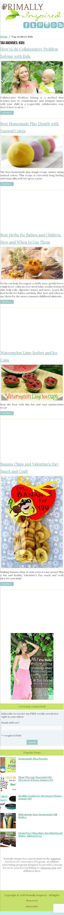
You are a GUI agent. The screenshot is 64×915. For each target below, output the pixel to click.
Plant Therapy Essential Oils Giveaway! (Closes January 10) (35, 778)
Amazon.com (48, 867)
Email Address (10, 722)
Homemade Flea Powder (33, 758)
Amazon (55, 858)
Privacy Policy (32, 906)
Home (4, 36)
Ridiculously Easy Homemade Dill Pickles (37, 816)
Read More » (7, 113)
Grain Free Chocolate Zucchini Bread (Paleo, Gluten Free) (40, 834)
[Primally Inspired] (32, 11)
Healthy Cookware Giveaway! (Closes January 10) (40, 797)
